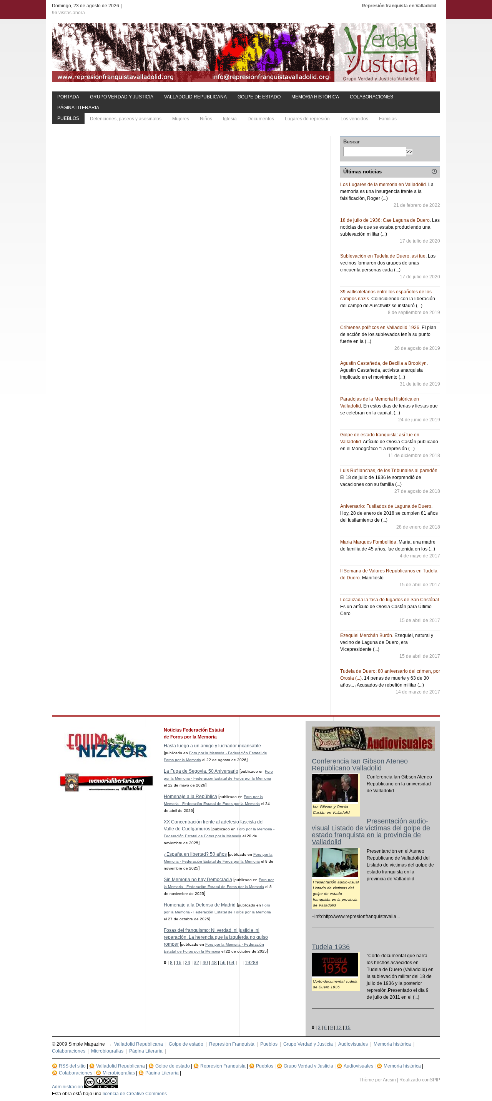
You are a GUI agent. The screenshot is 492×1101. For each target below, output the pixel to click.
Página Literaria (78, 107)
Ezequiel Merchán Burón (366, 635)
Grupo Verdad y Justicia (121, 97)
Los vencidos (354, 118)
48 (214, 962)
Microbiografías (107, 1051)
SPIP (435, 1080)
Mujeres (180, 118)
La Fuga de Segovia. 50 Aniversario (201, 771)
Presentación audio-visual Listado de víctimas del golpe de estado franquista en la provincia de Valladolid (371, 831)
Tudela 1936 (331, 947)
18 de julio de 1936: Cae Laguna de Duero (385, 220)
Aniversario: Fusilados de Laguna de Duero (385, 506)
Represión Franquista (231, 1044)
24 (187, 962)
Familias (388, 118)
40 (205, 962)
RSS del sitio (72, 1066)
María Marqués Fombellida (368, 542)
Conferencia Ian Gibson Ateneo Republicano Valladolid (360, 764)
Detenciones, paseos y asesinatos (125, 118)
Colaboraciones (371, 97)
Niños (206, 118)
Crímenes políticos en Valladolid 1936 (379, 327)
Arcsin (389, 1080)
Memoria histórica (315, 97)
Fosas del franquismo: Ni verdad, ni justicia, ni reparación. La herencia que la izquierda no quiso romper (216, 937)
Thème (366, 1080)
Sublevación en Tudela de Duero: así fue (383, 256)
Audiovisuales (353, 1044)
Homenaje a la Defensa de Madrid (200, 905)
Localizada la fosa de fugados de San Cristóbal (389, 599)
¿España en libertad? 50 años (195, 854)
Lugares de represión (307, 118)
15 (348, 1027)
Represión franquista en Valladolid (399, 5)
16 (178, 962)
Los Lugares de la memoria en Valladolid (383, 184)
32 (196, 962)
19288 (251, 962)
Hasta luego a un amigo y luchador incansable (212, 745)
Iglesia (230, 118)
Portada (68, 97)
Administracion (67, 1086)
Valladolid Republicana (195, 97)
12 (339, 1027)
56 (223, 962)
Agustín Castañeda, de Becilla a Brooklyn (383, 363)
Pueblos (68, 118)
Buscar (351, 142)
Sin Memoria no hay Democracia (198, 879)
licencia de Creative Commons (135, 1093)
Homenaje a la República (190, 796)
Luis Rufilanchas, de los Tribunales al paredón (388, 470)
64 (231, 962)
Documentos (261, 118)
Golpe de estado (259, 97)
